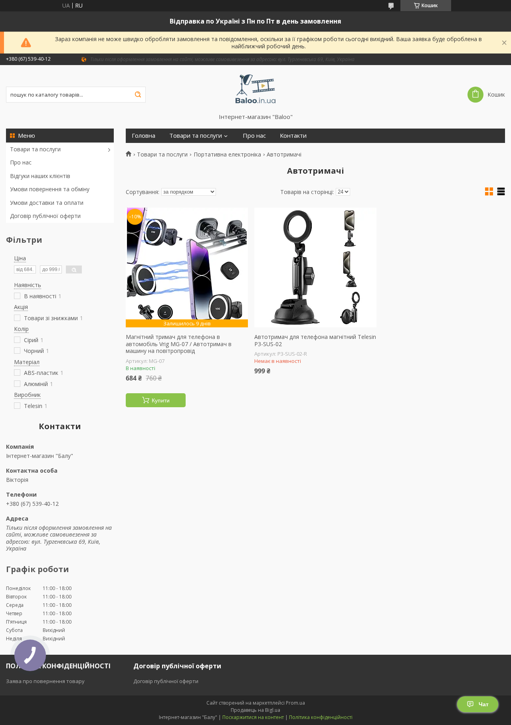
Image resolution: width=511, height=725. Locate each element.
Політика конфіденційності (321, 717)
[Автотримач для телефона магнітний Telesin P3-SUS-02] (315, 267)
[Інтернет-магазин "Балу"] (256, 89)
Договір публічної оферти (45, 216)
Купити (161, 400)
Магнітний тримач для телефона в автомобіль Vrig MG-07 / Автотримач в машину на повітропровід (179, 344)
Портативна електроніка (227, 154)
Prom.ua (295, 702)
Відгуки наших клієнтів (40, 176)
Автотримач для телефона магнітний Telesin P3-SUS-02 (315, 340)
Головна (143, 136)
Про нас (21, 162)
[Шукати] (138, 95)
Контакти (293, 136)
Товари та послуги (35, 149)
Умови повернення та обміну (49, 189)
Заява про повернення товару (45, 681)
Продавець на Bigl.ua (255, 710)
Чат (484, 704)
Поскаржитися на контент (253, 717)
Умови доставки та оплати (46, 202)
